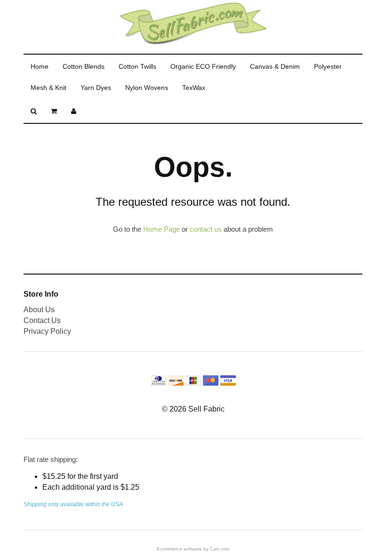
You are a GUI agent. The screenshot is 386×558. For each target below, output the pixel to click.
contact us (206, 229)
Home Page (161, 229)
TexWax (193, 87)
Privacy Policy (47, 331)
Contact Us (42, 320)
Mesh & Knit (48, 87)
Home (39, 66)
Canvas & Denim (275, 66)
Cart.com (219, 548)
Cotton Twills (137, 66)
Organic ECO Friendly (203, 66)
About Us (39, 310)
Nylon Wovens (146, 87)
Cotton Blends (84, 66)
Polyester (328, 66)
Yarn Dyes (95, 87)
